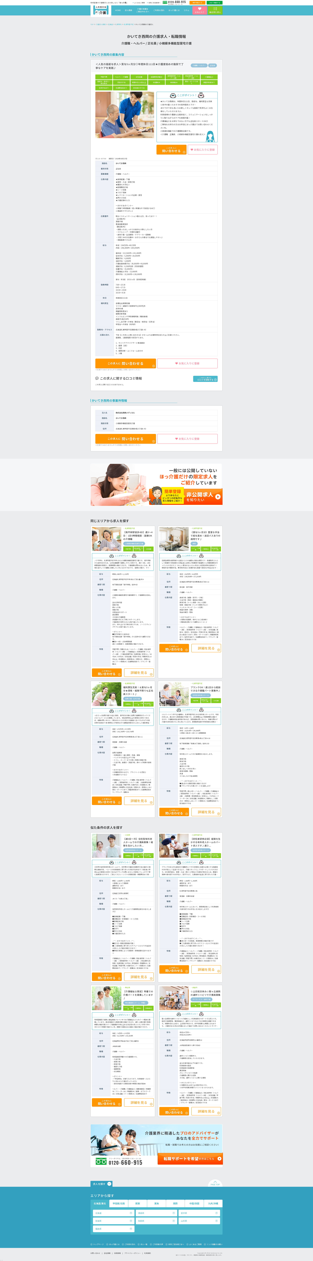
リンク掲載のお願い (215, 1244)
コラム (186, 10)
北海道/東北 (100, 1203)
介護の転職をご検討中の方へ (142, 10)
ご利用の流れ (159, 10)
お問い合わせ (95, 1253)
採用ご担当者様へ (155, 3)
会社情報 (107, 1253)
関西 (175, 1203)
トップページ (98, 1244)
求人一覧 (143, 1244)
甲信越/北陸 (119, 1203)
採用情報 (117, 1253)
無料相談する (197, 2)
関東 (137, 1203)
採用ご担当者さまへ (176, 1244)
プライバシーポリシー (132, 1253)
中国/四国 (194, 1203)
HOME (118, 10)
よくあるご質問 (139, 3)
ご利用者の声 (158, 1244)
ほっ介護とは (174, 10)
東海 (156, 1203)
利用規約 (147, 1253)
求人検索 (128, 10)
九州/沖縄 (213, 1203)
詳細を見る (139, 672)
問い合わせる (126, 363)
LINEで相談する (214, 2)
